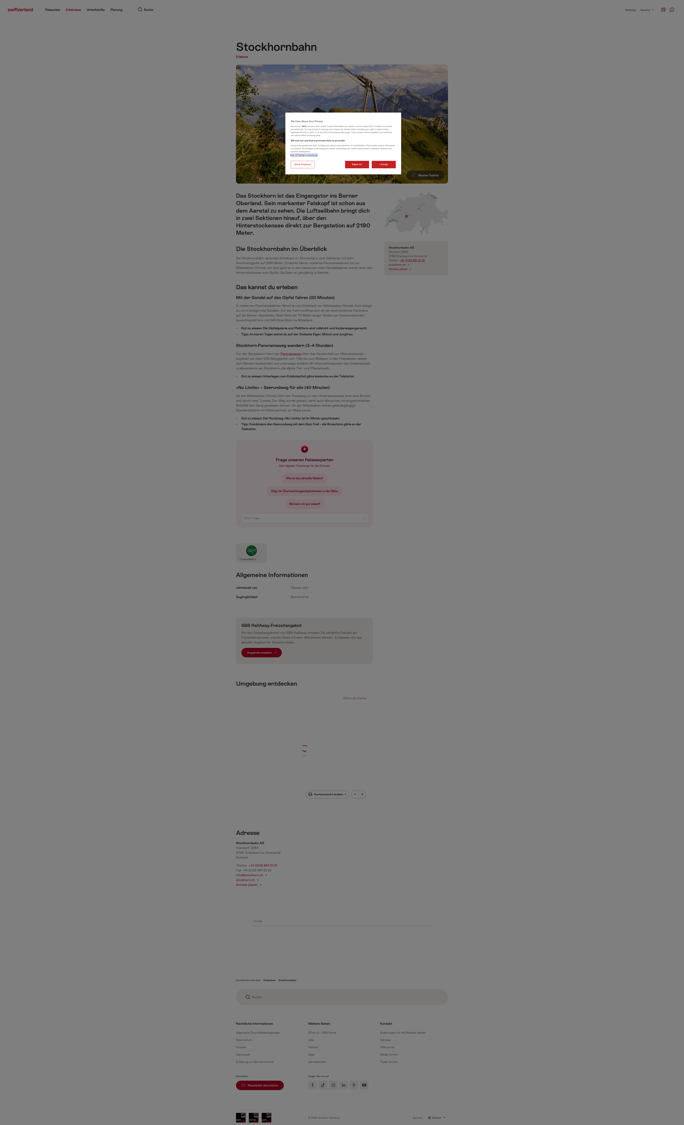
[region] (343, 144)
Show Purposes (303, 164)
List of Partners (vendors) (304, 155)
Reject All (357, 164)
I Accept (384, 164)
